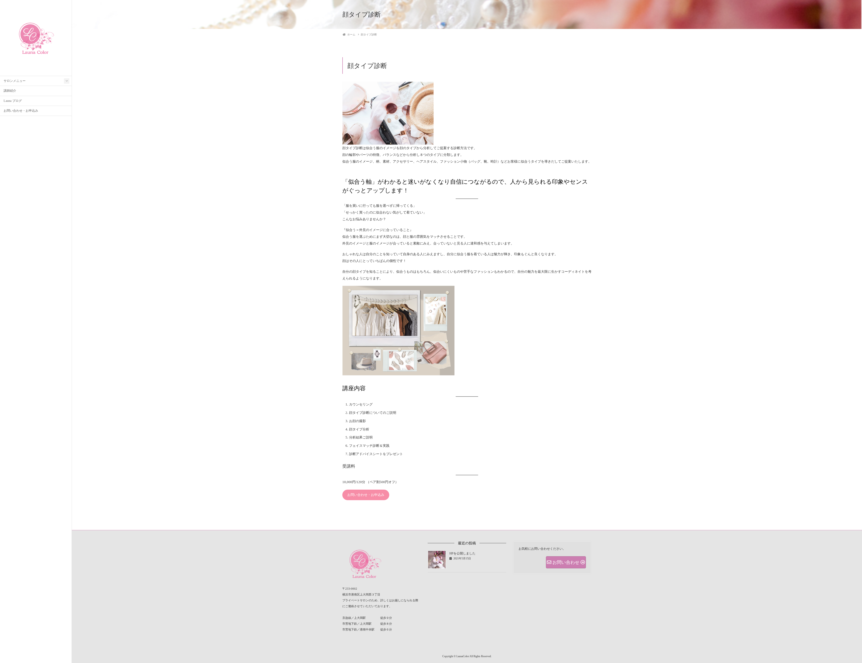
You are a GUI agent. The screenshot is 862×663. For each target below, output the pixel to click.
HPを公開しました (462, 553)
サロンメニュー (15, 81)
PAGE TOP (840, 639)
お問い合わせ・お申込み (21, 110)
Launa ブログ (13, 101)
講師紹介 (10, 90)
